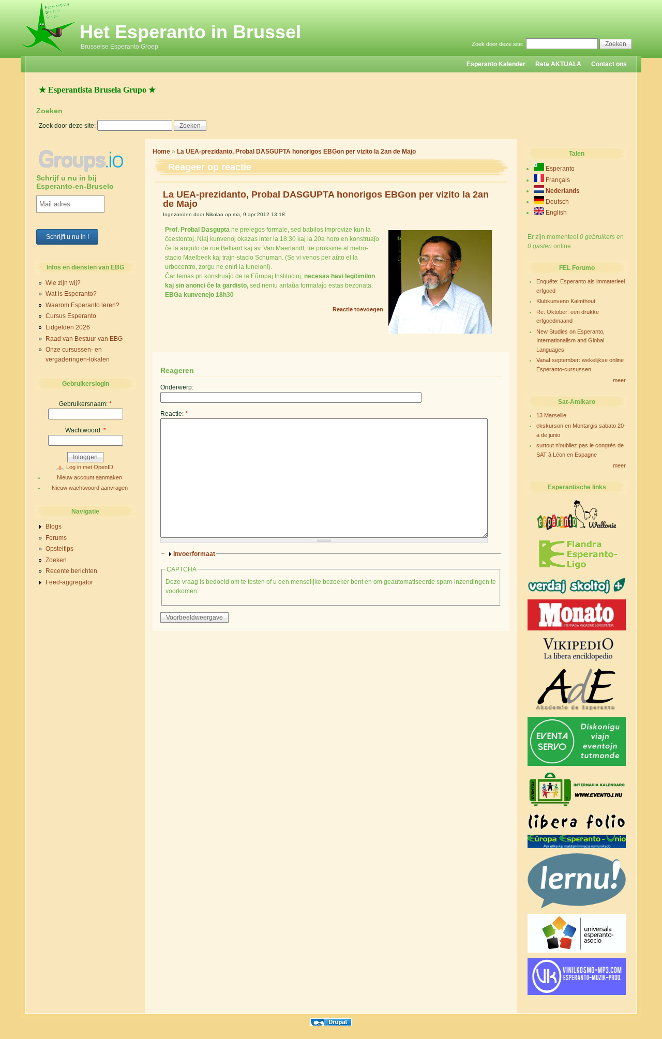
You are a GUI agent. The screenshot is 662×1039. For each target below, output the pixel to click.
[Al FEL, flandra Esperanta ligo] (577, 569)
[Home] (49, 53)
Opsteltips (59, 548)
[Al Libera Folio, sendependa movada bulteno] (577, 827)
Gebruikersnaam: (85, 404)
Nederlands (562, 190)
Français (557, 180)
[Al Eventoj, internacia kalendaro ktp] (577, 806)
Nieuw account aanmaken (89, 477)
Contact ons (609, 64)
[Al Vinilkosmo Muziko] (577, 993)
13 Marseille (551, 415)
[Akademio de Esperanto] (577, 709)
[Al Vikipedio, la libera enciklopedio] (577, 660)
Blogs (54, 526)
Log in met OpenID (89, 467)
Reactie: (174, 413)
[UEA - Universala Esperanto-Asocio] (577, 950)
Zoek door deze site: (498, 44)
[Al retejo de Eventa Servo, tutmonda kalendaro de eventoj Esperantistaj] (577, 763)
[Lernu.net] (577, 906)
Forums (56, 537)
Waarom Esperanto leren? (82, 305)
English (555, 212)
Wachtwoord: (85, 430)
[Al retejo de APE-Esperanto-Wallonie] (577, 529)
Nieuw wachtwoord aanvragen (90, 488)
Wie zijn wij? (63, 283)
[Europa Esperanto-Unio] (577, 846)
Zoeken (56, 560)
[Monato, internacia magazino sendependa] (577, 628)
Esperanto (559, 168)
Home (161, 151)
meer (619, 380)
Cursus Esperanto (71, 316)
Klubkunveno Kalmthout (565, 301)
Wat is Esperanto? (71, 293)
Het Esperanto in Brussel (190, 31)
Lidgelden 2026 (68, 327)
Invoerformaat (194, 554)
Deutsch (556, 201)
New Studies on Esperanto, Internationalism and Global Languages (570, 340)
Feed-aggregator (69, 582)
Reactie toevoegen (358, 309)
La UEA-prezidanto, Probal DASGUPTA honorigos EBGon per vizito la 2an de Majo (296, 151)
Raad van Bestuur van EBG (84, 338)
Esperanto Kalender (496, 64)
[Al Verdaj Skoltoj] (577, 592)
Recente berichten (71, 571)
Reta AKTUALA (558, 64)
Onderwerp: (176, 387)
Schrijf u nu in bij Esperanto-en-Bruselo (75, 182)
